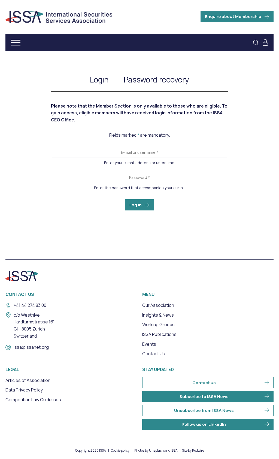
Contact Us (153, 354)
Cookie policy (120, 450)
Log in (135, 205)
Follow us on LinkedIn (204, 424)
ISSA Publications (159, 334)
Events (149, 344)
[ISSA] (58, 17)
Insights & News (158, 315)
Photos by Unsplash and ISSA (156, 450)
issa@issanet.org (31, 347)
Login (99, 79)
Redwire (198, 450)
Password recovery (156, 79)
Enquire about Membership (233, 16)
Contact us (204, 382)
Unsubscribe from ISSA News (204, 410)
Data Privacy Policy (24, 390)
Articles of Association (27, 380)
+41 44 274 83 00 (30, 305)
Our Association (158, 305)
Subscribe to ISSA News (204, 396)
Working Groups (158, 325)
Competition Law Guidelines (33, 400)
